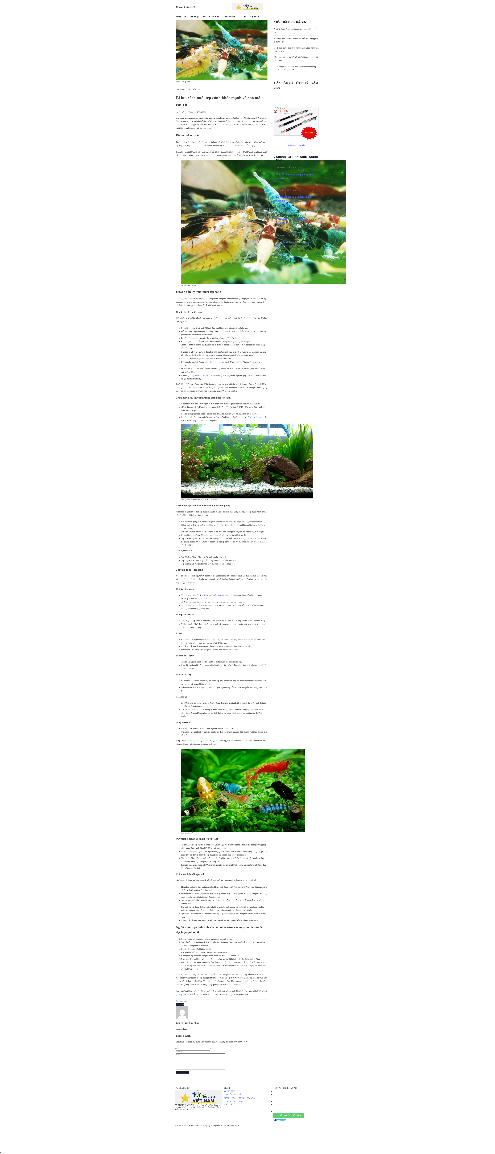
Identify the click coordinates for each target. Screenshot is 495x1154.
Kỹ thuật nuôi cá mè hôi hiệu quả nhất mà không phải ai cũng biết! (296, 40)
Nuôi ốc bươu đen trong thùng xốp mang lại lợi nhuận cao (296, 30)
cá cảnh (209, 991)
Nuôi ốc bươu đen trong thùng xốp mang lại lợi (294, 176)
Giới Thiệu (194, 16)
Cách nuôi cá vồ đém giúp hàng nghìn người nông (296, 221)
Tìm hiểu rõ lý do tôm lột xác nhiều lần (294, 244)
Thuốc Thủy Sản (249, 16)
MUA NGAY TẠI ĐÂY (296, 145)
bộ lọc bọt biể (210, 362)
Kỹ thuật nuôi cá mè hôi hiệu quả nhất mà (294, 198)
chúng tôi (229, 124)
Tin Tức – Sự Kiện (211, 16)
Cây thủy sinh (253, 417)
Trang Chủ (181, 16)
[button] (288, 1115)
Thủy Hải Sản (229, 16)
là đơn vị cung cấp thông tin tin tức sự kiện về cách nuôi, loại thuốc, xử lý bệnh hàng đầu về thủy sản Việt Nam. (198, 1107)
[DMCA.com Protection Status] (279, 1119)
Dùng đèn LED (195, 375)
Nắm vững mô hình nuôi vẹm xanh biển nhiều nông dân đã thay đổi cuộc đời (295, 68)
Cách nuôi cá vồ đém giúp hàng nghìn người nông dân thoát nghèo (296, 49)
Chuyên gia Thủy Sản (187, 112)
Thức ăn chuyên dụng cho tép (216, 595)
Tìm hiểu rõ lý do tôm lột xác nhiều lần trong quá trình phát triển (296, 59)
